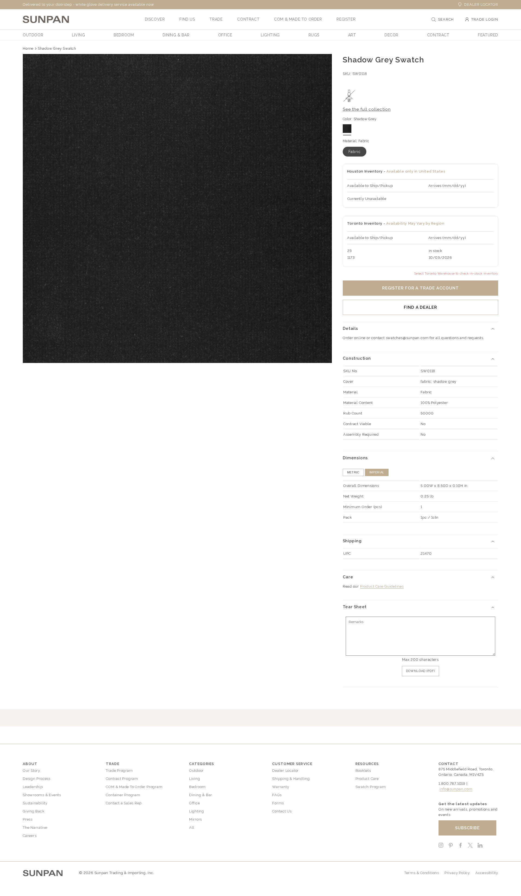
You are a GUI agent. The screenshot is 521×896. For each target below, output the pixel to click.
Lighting (196, 811)
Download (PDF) (420, 671)
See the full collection (367, 109)
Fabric (354, 151)
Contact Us (282, 811)
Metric (353, 472)
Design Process (36, 779)
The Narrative (35, 827)
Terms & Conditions (421, 873)
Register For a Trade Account (420, 288)
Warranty (280, 787)
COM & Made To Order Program (134, 787)
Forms (278, 803)
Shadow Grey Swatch (57, 48)
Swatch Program (370, 787)
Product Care (367, 779)
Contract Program (122, 779)
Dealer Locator (481, 4)
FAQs (276, 795)
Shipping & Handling (291, 779)
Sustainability (35, 803)
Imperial (376, 472)
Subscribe (467, 827)
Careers (29, 836)
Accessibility (486, 873)
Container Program (123, 795)
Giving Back (34, 811)
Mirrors (195, 819)
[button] (155, 19)
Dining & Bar (200, 795)
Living (194, 779)
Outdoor (196, 771)
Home (28, 48)
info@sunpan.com (456, 789)
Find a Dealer (420, 307)
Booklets (363, 771)
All (191, 827)
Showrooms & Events (42, 795)
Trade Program (119, 771)
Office (194, 803)
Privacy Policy (457, 873)
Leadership (33, 787)
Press (28, 819)
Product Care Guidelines (382, 586)
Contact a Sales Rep (124, 803)
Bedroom (197, 787)
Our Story (31, 771)
